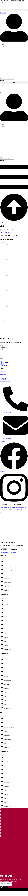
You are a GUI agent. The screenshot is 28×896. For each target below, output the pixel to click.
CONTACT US (4, 365)
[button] (14, 10)
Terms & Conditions (21, 507)
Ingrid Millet (3, 374)
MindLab (19, 509)
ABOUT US (3, 361)
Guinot (1, 371)
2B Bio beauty (3, 378)
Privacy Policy (11, 507)
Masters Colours (4, 372)
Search (2, 80)
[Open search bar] (1, 77)
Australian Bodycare (5, 381)
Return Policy (3, 507)
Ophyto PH (3, 379)
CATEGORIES (4, 362)
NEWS (2, 364)
